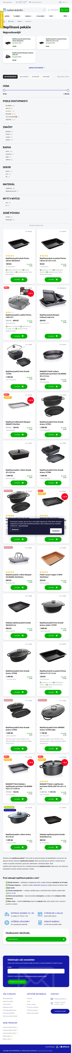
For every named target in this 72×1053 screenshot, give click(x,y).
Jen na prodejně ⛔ (12, 117)
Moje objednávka (8, 2)
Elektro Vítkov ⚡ (8, 1039)
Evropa (9, 217)
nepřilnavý (10, 188)
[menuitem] (7, 16)
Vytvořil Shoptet (50, 1047)
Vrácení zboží (7, 1004)
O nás (28, 1001)
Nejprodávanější (10, 76)
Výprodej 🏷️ (10, 119)
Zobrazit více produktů (36, 67)
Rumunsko (10, 220)
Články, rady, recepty (33, 1013)
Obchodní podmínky (9, 1013)
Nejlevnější (24, 76)
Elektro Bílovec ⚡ (8, 1036)
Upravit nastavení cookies (45, 1050)
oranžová (9, 154)
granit (9, 171)
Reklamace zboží (8, 1007)
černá (9, 151)
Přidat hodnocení (13, 939)
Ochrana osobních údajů (10, 1016)
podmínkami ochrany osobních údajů (35, 976)
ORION (9, 140)
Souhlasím (56, 531)
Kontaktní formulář (60, 1011)
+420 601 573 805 (59, 1003)
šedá (8, 157)
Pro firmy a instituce (32, 1007)
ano (8, 174)
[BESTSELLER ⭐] (19, 503)
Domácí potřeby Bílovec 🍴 (10, 1027)
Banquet (9, 131)
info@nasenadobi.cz (60, 999)
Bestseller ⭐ (10, 114)
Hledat (44, 10)
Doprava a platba (8, 1001)
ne (7, 205)
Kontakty (29, 998)
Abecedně (46, 76)
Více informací (23, 526)
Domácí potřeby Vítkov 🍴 (10, 1033)
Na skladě (10, 105)
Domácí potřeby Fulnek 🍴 (10, 1030)
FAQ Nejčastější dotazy (9, 1010)
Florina (9, 134)
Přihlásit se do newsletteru (17, 982)
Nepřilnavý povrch (12, 191)
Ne (7, 177)
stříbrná (9, 160)
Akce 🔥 (9, 108)
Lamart (9, 137)
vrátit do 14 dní (11, 893)
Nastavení (15, 529)
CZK (63, 2)
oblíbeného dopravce (40, 885)
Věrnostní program (32, 1010)
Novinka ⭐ (10, 111)
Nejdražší (35, 76)
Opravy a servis (31, 1004)
